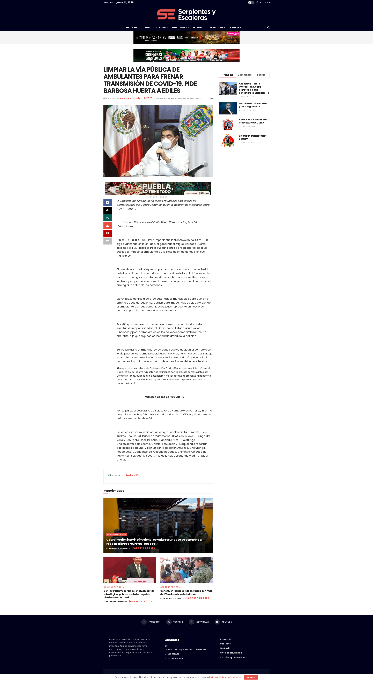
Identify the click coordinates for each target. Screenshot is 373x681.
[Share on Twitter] (107, 210)
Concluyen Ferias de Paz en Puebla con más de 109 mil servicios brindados (186, 592)
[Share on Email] (107, 225)
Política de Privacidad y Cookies (225, 677)
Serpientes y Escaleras (189, 98)
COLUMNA (162, 27)
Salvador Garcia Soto (119, 548)
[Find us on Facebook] (257, 2)
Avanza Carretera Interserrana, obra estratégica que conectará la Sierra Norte (254, 88)
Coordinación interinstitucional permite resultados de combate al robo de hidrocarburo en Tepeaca (154, 542)
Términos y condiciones (233, 657)
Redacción (125, 98)
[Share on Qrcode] (107, 233)
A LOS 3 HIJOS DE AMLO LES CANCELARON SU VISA (254, 121)
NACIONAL (132, 27)
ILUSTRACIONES (215, 27)
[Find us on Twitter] (261, 2)
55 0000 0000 (175, 658)
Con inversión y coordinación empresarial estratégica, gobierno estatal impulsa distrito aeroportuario (128, 594)
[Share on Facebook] (107, 202)
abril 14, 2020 (144, 98)
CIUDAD (147, 27)
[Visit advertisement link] (186, 37)
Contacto (225, 643)
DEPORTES (234, 27)
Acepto (251, 677)
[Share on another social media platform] (107, 241)
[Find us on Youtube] (269, 2)
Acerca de (225, 639)
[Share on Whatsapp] (107, 217)
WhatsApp (174, 653)
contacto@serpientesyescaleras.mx (185, 649)
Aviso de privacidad (231, 652)
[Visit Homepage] (186, 14)
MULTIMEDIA (179, 27)
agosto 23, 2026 (144, 548)
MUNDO (197, 27)
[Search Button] (268, 27)
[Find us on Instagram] (264, 2)
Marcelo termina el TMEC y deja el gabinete (253, 105)
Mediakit (225, 648)
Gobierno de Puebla (166, 98)
